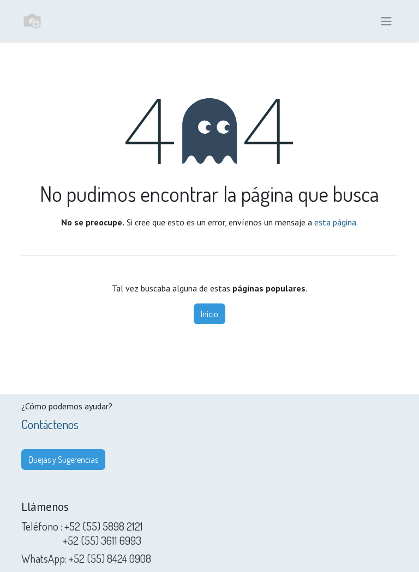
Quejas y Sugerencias (63, 459)
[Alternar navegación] (386, 21)
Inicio (209, 313)
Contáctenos (50, 424)
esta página (335, 222)
